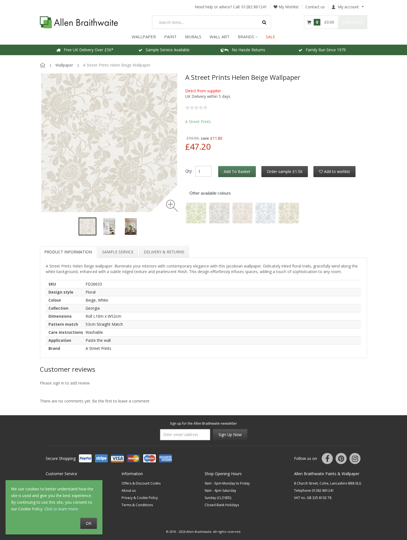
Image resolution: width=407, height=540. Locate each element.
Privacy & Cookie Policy (140, 497)
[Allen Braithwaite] (79, 22)
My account (348, 6)
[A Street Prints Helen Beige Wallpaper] (87, 226)
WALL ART (220, 36)
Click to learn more (61, 508)
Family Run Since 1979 (324, 49)
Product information (68, 251)
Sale (270, 36)
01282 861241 (254, 6)
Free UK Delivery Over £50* (87, 49)
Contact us (315, 6)
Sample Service (117, 251)
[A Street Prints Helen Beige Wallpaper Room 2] (130, 226)
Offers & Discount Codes (141, 483)
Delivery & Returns (164, 251)
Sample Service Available (166, 49)
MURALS (193, 36)
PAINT (170, 36)
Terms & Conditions (137, 505)
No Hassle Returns (246, 49)
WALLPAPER (144, 36)
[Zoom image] (172, 206)
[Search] (264, 22)
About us (129, 490)
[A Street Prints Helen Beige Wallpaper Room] (109, 226)
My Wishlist (288, 6)
